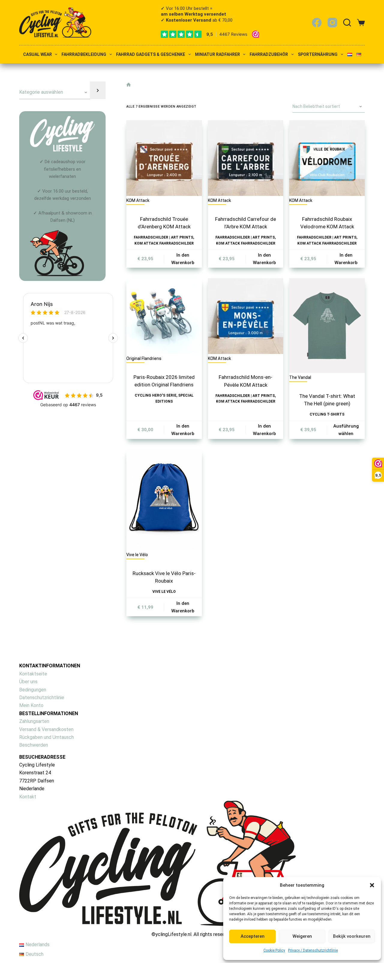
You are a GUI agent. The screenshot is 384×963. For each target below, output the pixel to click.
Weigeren (302, 936)
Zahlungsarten (34, 721)
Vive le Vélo (164, 592)
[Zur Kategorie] (98, 90)
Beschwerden (33, 745)
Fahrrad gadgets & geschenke (150, 54)
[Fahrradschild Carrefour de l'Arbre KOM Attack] (246, 158)
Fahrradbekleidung (84, 54)
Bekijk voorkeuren (351, 936)
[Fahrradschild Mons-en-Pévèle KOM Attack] (246, 316)
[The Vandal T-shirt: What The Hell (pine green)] (327, 325)
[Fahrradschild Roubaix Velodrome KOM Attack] (327, 158)
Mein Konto (31, 705)
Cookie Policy (274, 950)
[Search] (347, 22)
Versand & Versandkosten (46, 729)
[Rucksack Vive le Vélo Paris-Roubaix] (164, 499)
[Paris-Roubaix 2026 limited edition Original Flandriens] (164, 316)
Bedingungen (32, 690)
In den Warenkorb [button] (182, 258)
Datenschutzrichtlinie (41, 697)
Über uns (28, 681)
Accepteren (253, 936)
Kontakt (27, 797)
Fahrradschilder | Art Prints (163, 237)
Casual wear (37, 54)
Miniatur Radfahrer (217, 54)
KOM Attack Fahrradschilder (164, 243)
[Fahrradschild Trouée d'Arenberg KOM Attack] (164, 158)
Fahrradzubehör (269, 54)
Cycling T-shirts (327, 414)
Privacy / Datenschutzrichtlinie (313, 950)
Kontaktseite (33, 674)
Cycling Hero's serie (155, 395)
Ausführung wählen (346, 429)
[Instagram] (332, 22)
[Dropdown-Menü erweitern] (56, 54)
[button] (372, 885)
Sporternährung (318, 54)
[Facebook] (317, 22)
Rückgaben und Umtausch (46, 737)
